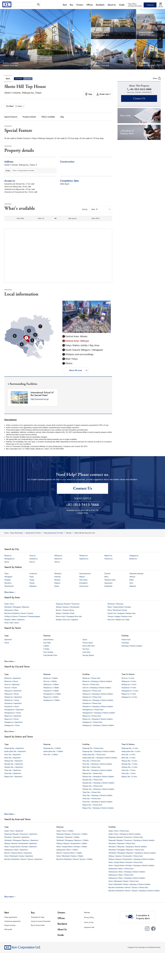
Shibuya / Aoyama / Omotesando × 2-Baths (71, 843)
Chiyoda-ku (33, 559)
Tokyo (6, 573)
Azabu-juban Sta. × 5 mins (131, 751)
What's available (48, 117)
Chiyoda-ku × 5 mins (129, 687)
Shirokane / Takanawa (115, 604)
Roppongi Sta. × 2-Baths (52, 748)
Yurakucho (33, 573)
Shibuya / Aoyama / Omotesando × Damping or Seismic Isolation (131, 859)
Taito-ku (57, 562)
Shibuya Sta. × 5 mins (129, 761)
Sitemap (87, 912)
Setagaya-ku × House (12, 725)
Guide (60, 935)
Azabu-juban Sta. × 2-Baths (53, 751)
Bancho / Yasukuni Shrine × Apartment (18, 853)
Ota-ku (6, 562)
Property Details (29, 117)
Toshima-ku (108, 559)
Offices (61, 918)
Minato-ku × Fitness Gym (91, 678)
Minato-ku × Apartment (12, 678)
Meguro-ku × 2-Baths (50, 697)
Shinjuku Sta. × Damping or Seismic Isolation (98, 789)
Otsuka (31, 583)
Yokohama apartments (12, 921)
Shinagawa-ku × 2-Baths (52, 694)
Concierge (125, 643)
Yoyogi (31, 580)
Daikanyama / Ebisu (11, 610)
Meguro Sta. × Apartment (13, 776)
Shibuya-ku (58, 555)
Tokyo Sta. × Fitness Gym (91, 792)
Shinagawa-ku (9, 559)
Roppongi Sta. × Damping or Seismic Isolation (98, 751)
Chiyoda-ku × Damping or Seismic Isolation (97, 706)
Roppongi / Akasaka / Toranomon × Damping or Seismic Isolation (132, 840)
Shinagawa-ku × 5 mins (130, 691)
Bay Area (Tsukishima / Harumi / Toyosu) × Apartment (23, 859)
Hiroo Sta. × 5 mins (128, 754)
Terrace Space (87, 643)
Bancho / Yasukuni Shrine (65, 610)
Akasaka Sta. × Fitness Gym (92, 780)
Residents (62, 923)
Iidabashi (132, 586)
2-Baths (46, 646)
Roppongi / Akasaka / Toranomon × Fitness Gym (126, 837)
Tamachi (107, 573)
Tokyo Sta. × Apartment (12, 770)
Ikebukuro (7, 583)
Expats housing (9, 925)
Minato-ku (7, 555)
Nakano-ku (58, 559)
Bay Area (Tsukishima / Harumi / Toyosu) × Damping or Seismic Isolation (134, 890)
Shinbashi (57, 573)
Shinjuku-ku (83, 555)
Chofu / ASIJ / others (11, 623)
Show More (9, 592)
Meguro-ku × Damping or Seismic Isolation (97, 719)
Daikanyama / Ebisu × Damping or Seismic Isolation (127, 872)
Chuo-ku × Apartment (12, 684)
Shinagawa (8, 577)
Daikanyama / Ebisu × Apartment (16, 850)
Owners (61, 912)
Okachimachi (9, 586)
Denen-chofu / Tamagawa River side (69, 616)
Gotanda (57, 577)
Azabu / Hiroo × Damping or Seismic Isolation (125, 834)
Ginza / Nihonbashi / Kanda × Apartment (18, 856)
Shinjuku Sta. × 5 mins (129, 767)
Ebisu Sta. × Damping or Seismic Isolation (97, 770)
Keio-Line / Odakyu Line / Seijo (118, 619)
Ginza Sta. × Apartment (12, 773)
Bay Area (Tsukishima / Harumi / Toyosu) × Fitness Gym (128, 887)
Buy (33, 912)
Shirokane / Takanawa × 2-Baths (67, 837)
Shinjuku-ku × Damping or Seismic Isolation (97, 700)
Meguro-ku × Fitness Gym (91, 716)
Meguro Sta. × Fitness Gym (92, 805)
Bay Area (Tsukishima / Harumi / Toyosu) (18, 613)
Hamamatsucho (85, 573)
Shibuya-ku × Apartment (12, 691)
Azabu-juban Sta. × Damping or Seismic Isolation (99, 758)
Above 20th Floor (88, 646)
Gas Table (47, 643)
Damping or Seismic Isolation (132, 646)
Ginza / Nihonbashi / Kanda (117, 610)
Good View (86, 652)
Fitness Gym (126, 639)
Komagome (83, 583)
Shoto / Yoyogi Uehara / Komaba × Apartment (20, 846)
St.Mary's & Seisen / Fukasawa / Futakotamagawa (22, 616)
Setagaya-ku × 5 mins (129, 697)
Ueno (131, 583)
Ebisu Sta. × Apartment (12, 758)
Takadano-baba (110, 580)
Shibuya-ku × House (11, 694)
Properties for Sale (37, 917)
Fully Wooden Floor (50, 655)
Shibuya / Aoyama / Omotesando (67, 607)
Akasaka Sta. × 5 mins (129, 764)
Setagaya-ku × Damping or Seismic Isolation (98, 725)
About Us (62, 929)
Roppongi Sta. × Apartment (14, 748)
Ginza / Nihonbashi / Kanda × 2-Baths (69, 856)
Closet (84, 639)
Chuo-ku (32, 555)
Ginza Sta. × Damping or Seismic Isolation (97, 802)
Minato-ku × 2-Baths (50, 678)
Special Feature (10, 117)
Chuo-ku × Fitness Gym (90, 684)
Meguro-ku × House (11, 719)
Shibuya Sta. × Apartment (13, 761)
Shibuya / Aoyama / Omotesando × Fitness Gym (126, 856)
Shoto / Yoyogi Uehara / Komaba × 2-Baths (71, 846)
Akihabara (33, 586)
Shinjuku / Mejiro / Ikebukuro (14, 619)
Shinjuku (57, 580)
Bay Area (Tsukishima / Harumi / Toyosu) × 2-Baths (74, 859)
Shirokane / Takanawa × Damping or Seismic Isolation (128, 846)
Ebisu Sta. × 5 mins (128, 758)
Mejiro (131, 580)
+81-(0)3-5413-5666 (82, 504)
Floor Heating (48, 652)
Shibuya (132, 577)
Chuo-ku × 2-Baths (50, 681)
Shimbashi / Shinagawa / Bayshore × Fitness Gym (126, 850)
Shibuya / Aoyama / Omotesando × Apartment (20, 843)
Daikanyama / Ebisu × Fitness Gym (121, 868)
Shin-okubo (83, 580)
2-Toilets (46, 649)
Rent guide (8, 929)
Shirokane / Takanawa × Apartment (16, 837)
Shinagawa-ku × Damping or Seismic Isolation (98, 713)
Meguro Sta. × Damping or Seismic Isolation (98, 808)
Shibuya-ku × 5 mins (129, 681)
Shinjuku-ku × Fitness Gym (92, 697)
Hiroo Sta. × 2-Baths (50, 754)
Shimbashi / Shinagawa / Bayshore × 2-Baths (72, 840)
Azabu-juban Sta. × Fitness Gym (94, 754)
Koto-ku (32, 562)
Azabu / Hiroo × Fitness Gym (119, 831)
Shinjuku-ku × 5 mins (129, 684)
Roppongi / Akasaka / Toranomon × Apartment (20, 834)
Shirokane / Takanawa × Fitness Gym (122, 843)
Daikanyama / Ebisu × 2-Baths (67, 850)
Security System (88, 655)
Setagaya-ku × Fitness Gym (92, 722)
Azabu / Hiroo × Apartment (13, 831)
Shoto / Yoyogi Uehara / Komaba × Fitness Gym (126, 862)
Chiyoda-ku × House (11, 706)
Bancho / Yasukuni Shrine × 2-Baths (69, 853)
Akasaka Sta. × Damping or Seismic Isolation (98, 783)
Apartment (8, 639)
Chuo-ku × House (10, 687)
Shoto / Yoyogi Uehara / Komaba (119, 607)
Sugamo (57, 583)
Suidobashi (108, 586)
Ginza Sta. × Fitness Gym (91, 798)
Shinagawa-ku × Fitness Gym (92, 709)
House (6, 643)
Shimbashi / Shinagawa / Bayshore (16, 607)
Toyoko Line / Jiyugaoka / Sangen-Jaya (121, 613)
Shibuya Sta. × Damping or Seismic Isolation (98, 776)
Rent (6, 912)
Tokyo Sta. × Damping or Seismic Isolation (97, 795)
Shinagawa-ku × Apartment (14, 709)
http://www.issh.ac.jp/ (40, 399)
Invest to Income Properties (41, 921)
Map (62, 117)
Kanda (56, 586)
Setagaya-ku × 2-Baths (51, 700)
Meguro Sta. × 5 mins (129, 776)
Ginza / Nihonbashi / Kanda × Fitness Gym (124, 881)
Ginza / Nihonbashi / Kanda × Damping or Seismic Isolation (129, 884)
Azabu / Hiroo (9, 604)
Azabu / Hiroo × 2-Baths (64, 831)
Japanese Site (89, 927)
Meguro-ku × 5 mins (129, 694)
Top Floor (85, 649)
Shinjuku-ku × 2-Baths (51, 687)
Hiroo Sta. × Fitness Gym (91, 761)
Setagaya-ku (133, 555)
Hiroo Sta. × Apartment (12, 754)
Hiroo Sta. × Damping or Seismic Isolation (97, 764)
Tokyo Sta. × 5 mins (128, 770)
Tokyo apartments (10, 917)
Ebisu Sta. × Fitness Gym (91, 767)
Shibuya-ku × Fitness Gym (91, 691)
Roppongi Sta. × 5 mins (130, 748)
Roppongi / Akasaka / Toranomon (67, 604)
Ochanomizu (83, 586)
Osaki (31, 577)
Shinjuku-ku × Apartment (13, 697)
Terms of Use (89, 922)
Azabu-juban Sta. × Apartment (15, 751)
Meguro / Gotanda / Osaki (65, 613)
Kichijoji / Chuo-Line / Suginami (67, 619)
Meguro (82, 577)
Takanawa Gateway (136, 573)
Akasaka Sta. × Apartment (13, 764)
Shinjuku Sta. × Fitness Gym (92, 786)
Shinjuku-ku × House (11, 700)
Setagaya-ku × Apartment (13, 722)
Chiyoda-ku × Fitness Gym (91, 703)
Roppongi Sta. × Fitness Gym (92, 748)
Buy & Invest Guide (38, 925)
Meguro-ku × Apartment (12, 716)
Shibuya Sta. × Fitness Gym (92, 773)
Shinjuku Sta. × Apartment (13, 767)
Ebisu (106, 577)
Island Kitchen (48, 639)
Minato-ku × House (11, 681)
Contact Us (150, 5)
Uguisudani (108, 583)
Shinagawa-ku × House (12, 713)
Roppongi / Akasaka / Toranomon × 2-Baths (71, 834)
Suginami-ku (83, 559)
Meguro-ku (108, 555)
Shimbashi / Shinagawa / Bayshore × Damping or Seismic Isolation (132, 853)
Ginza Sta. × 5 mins (128, 773)
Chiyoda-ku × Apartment (13, 703)
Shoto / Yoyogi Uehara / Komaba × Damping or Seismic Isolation (131, 865)
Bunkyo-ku (133, 559)
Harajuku (7, 580)
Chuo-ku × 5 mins (128, 678)
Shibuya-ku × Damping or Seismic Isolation (97, 694)
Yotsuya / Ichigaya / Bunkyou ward (120, 616)
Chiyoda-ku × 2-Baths (51, 691)
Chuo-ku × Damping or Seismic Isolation (96, 687)
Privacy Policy (89, 917)
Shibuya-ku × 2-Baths (51, 684)
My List (160, 6)
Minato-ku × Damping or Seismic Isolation (97, 681)
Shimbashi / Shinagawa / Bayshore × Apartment (21, 840)
